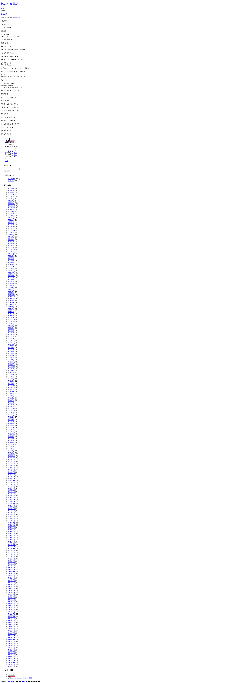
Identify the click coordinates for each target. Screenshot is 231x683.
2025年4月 (11, 219)
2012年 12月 (12, 499)
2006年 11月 (12, 637)
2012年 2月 (11, 518)
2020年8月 (11, 325)
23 (16, 155)
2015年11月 (11, 433)
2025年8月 (11, 211)
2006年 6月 (11, 647)
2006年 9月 (11, 641)
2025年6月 (11, 215)
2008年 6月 (11, 601)
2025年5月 (11, 217)
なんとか (4, 14)
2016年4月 (11, 423)
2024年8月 (11, 234)
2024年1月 (11, 247)
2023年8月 (11, 257)
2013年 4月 (11, 492)
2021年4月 (11, 310)
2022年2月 (11, 291)
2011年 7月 (11, 531)
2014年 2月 (11, 473)
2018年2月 (11, 382)
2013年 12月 (12, 476)
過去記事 (11, 181)
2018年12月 (11, 363)
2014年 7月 (11, 463)
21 (12, 155)
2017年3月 (11, 403)
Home (2, 8)
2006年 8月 (11, 643)
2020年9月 (11, 323)
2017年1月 (11, 406)
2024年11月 (11, 228)
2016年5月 (11, 422)
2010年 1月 (11, 565)
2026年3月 (11, 198)
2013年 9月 (11, 482)
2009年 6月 (11, 579)
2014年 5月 (11, 467)
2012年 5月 (11, 512)
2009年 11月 (12, 569)
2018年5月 (11, 376)
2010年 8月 (11, 552)
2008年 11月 (12, 592)
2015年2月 (11, 450)
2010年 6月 (11, 556)
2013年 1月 (11, 497)
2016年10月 (11, 412)
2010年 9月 (11, 550)
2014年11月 (11, 456)
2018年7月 (11, 372)
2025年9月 (11, 209)
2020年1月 (11, 338)
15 (14, 153)
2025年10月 (11, 207)
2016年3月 (11, 425)
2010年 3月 (11, 562)
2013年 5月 (11, 490)
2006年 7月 (11, 645)
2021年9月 (11, 300)
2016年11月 (11, 410)
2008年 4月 (11, 605)
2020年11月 (11, 319)
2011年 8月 (11, 529)
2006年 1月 (11, 656)
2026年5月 (11, 194)
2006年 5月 (11, 649)
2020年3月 (11, 334)
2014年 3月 (11, 471)
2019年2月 (11, 359)
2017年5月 (11, 399)
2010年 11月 (12, 547)
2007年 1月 (11, 634)
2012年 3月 (11, 516)
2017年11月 (11, 387)
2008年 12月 (12, 590)
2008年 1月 (11, 611)
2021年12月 (11, 295)
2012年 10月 (12, 503)
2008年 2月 (11, 609)
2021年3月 (11, 312)
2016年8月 (11, 416)
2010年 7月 (11, 554)
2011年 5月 (11, 535)
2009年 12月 (12, 567)
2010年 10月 (12, 548)
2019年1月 (11, 361)
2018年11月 (11, 365)
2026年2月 (11, 200)
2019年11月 (11, 342)
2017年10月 (11, 389)
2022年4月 (11, 287)
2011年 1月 (11, 543)
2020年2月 (11, 336)
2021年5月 (11, 308)
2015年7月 (11, 440)
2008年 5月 (11, 603)
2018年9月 (11, 368)
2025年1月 (11, 225)
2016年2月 (11, 427)
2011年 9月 (11, 528)
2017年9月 (11, 391)
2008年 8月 (11, 598)
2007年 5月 (11, 626)
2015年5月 (11, 444)
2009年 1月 (11, 588)
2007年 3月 (11, 630)
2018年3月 (11, 380)
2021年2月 (11, 314)
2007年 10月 (12, 617)
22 (14, 155)
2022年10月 (11, 276)
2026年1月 (11, 202)
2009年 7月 (11, 577)
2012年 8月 (11, 507)
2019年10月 (11, 344)
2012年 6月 (11, 511)
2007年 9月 (11, 618)
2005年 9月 (11, 664)
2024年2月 (11, 245)
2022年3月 (11, 289)
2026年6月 (11, 192)
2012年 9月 (11, 505)
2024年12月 (11, 226)
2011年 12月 (12, 522)
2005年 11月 (12, 660)
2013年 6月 (11, 488)
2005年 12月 (12, 658)
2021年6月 (11, 306)
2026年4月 (11, 196)
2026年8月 (11, 189)
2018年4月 (11, 378)
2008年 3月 (11, 607)
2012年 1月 (11, 520)
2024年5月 (11, 240)
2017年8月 (11, 393)
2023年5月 (11, 262)
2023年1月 (11, 270)
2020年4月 (11, 332)
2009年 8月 (11, 575)
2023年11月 (11, 251)
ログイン (11, 674)
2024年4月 (11, 242)
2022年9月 (11, 278)
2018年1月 (11, 384)
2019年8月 (11, 348)
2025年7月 (11, 213)
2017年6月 (11, 397)
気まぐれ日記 (9, 3)
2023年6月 (11, 260)
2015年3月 (11, 448)
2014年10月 (11, 457)
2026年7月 (11, 190)
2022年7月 (11, 281)
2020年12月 (11, 317)
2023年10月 (11, 253)
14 (12, 153)
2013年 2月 (11, 495)
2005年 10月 (12, 662)
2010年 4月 (11, 560)
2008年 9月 (11, 596)
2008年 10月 (12, 594)
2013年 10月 (12, 480)
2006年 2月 (11, 654)
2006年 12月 (12, 636)
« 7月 (6, 161)
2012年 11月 (12, 501)
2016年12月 (11, 408)
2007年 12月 (12, 613)
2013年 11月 (12, 478)
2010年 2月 (11, 564)
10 (5, 153)
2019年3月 (11, 357)
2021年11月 (11, 296)
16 (16, 153)
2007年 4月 (11, 628)
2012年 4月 (11, 514)
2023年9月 (11, 255)
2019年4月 (11, 355)
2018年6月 (11, 374)
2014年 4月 (11, 469)
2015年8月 (11, 439)
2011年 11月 (12, 524)
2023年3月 (11, 266)
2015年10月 (11, 435)
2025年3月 (11, 221)
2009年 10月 (12, 571)
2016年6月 (11, 420)
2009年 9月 (11, 573)
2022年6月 (11, 283)
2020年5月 (11, 331)
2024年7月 (11, 236)
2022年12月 (11, 272)
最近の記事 (16, 17)
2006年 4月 (11, 651)
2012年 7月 (11, 509)
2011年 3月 (11, 539)
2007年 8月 (11, 620)
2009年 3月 (11, 584)
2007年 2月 (11, 632)
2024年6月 (11, 238)
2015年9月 (11, 437)
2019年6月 (11, 351)
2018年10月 (11, 367)
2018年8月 (11, 370)
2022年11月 (11, 274)
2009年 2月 (11, 586)
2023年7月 (11, 259)
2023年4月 (11, 264)
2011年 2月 (11, 541)
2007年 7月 (11, 622)
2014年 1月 (11, 475)
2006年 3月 (11, 653)
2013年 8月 (11, 484)
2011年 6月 (11, 533)
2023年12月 (11, 249)
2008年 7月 (11, 600)
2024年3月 (11, 243)
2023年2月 (11, 268)
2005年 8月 (11, 666)
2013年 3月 (11, 493)
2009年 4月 (11, 583)
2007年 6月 (11, 624)
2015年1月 (11, 452)
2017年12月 (11, 386)
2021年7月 (11, 304)
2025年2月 (11, 223)
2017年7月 (11, 395)
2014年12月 (11, 454)
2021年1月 (11, 315)
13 (10, 153)
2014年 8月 (11, 461)
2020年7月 (11, 327)
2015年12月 (11, 431)
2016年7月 (11, 418)
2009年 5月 (11, 581)
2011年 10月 (12, 526)
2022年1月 (11, 293)
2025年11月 (11, 206)
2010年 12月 (12, 545)
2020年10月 (11, 321)
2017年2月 (11, 404)
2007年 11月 (12, 615)
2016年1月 (11, 429)
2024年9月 (11, 232)
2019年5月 (11, 353)
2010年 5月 (11, 558)
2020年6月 (11, 329)
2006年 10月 (12, 639)
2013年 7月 (11, 486)
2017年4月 (11, 401)
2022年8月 (11, 279)
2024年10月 (11, 230)
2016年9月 (11, 414)
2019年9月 (11, 346)
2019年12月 (11, 340)
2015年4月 (11, 446)
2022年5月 (11, 285)
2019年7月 (11, 350)
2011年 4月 (11, 537)
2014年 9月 (11, 459)
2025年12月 (11, 204)
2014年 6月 (11, 465)
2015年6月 (11, 442)
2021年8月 (11, 302)
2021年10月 (11, 298)
